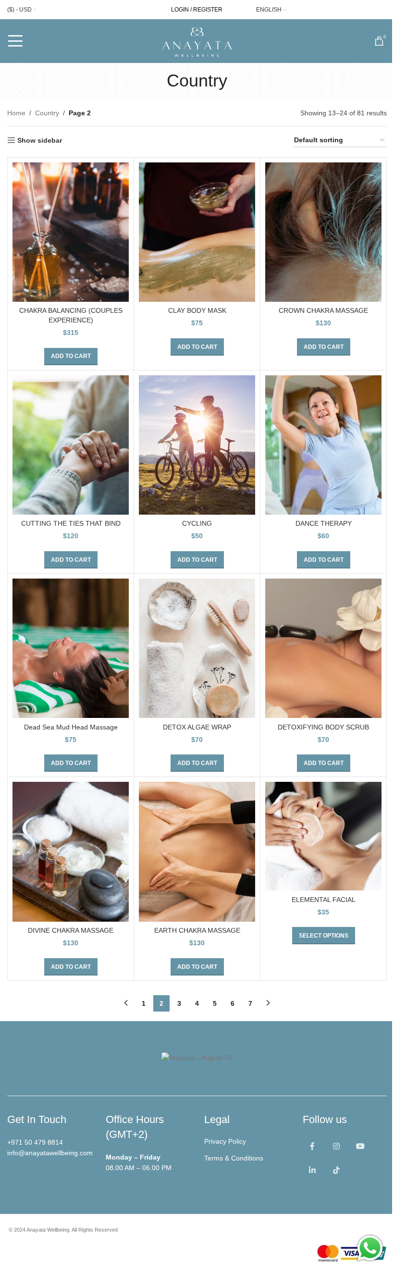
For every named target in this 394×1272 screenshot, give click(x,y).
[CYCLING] (197, 445)
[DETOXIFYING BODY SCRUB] (323, 648)
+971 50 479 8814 (35, 1142)
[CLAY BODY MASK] (197, 232)
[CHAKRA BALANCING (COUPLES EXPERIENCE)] (70, 232)
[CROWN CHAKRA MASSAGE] (323, 232)
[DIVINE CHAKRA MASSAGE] (70, 851)
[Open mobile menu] (15, 40)
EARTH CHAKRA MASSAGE (197, 930)
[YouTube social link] (360, 1146)
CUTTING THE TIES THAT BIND (71, 523)
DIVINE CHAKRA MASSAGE (70, 930)
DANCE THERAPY (324, 523)
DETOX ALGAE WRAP (197, 727)
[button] (71, 356)
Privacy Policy (225, 1141)
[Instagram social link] (336, 1146)
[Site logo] (197, 40)
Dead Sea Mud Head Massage (71, 727)
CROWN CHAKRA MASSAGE (323, 310)
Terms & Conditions (233, 1158)
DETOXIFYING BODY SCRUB (323, 727)
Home (16, 113)
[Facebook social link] (312, 1146)
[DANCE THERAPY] (323, 445)
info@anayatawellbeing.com (50, 1153)
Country (47, 113)
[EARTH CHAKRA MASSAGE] (197, 851)
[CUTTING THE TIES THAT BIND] (70, 445)
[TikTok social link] (336, 1170)
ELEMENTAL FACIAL (324, 899)
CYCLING (197, 523)
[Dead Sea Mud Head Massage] (70, 648)
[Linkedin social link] (312, 1170)
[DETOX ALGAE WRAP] (197, 648)
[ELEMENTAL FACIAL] (323, 836)
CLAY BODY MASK (197, 310)
